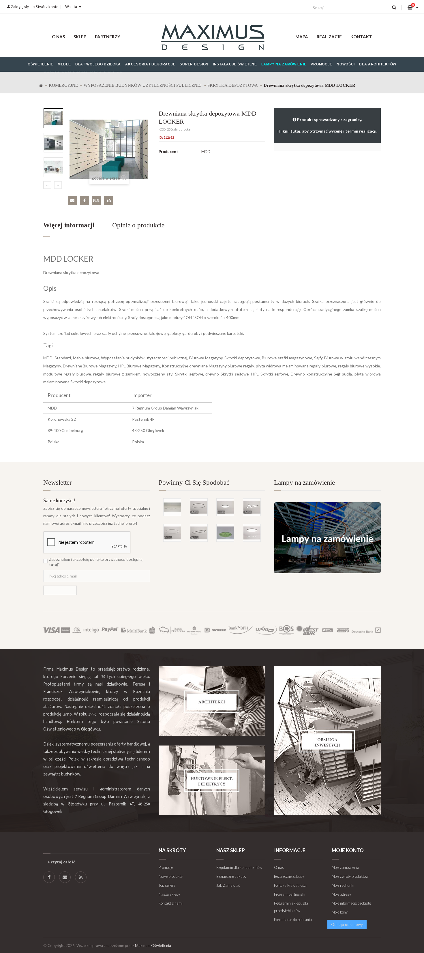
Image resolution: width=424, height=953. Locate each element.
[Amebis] (251, 507)
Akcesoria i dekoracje (150, 64)
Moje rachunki (343, 885)
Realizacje (329, 36)
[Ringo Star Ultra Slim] (198, 507)
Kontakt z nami (171, 903)
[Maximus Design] (212, 38)
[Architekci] (212, 701)
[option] (53, 118)
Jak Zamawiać (228, 885)
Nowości (346, 64)
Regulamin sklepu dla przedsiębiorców (291, 907)
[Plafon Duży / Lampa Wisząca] (251, 532)
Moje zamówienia (345, 867)
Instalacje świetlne (235, 64)
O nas (58, 36)
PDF (96, 200)
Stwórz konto (47, 6)
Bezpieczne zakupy (231, 876)
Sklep (80, 36)
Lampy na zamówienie (284, 64)
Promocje (321, 64)
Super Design (194, 64)
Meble (64, 64)
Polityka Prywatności (290, 885)
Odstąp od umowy (347, 924)
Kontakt (361, 36)
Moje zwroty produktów (350, 876)
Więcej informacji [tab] (68, 225)
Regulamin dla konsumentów (239, 867)
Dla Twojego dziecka (98, 64)
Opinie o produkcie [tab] (138, 225)
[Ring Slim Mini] (172, 532)
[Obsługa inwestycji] (327, 740)
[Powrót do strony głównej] (41, 85)
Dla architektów (377, 64)
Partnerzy (107, 36)
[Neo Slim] (225, 507)
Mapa (301, 36)
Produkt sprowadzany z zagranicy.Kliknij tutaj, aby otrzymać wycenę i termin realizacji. (327, 125)
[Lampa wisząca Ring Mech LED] (225, 532)
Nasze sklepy (169, 894)
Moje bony (340, 912)
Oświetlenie (40, 64)
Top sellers (167, 885)
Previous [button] (47, 185)
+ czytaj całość (61, 862)
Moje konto (348, 850)
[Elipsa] (198, 532)
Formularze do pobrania (293, 919)
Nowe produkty (171, 876)
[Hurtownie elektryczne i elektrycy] (212, 780)
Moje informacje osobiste (351, 903)
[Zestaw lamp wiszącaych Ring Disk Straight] (172, 507)
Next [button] (58, 185)
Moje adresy (341, 894)
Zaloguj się (19, 6)
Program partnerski (289, 894)
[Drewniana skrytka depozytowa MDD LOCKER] (53, 118)
